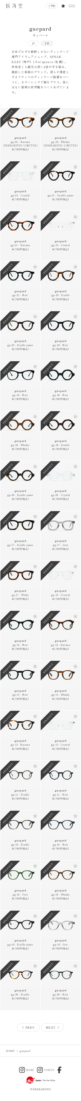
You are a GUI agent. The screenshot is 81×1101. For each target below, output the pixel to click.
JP (33, 43)
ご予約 (51, 5)
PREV (30, 1027)
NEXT (51, 1027)
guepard (20, 141)
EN (47, 43)
